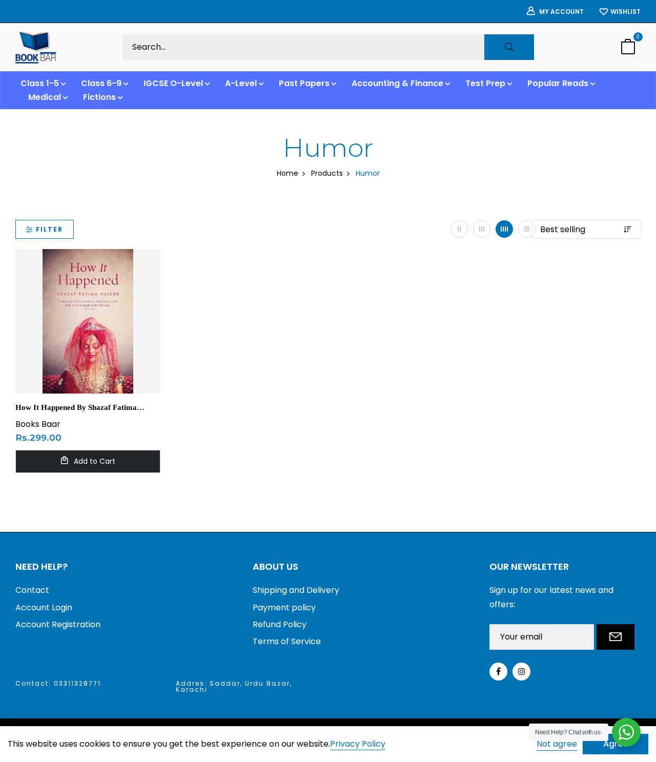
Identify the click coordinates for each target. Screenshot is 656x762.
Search (509, 47)
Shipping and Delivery (296, 590)
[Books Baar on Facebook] (498, 672)
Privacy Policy (357, 744)
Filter (49, 229)
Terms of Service (287, 641)
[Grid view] (459, 229)
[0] (628, 48)
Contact (32, 590)
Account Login (43, 607)
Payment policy (284, 607)
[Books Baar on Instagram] (521, 672)
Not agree (557, 744)
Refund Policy (279, 624)
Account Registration (57, 624)
